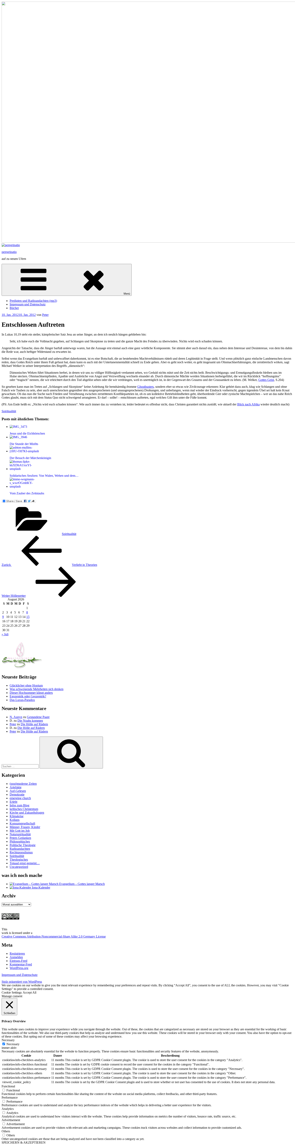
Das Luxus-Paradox (22, 700)
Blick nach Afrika (248, 404)
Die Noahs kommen (30, 720)
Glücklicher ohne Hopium (26, 685)
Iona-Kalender (40, 887)
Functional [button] (8, 1086)
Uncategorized (19, 866)
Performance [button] (10, 1097)
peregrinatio (9, 252)
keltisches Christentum (24, 809)
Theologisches (19, 859)
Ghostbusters (145, 386)
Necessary (12, 1044)
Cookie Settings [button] (12, 992)
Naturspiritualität (20, 834)
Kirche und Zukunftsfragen (27, 812)
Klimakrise (16, 816)
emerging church (20, 798)
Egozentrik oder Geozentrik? (28, 696)
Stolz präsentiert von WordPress (22, 981)
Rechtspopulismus (21, 852)
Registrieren (17, 953)
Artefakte (15, 787)
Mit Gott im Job (20, 830)
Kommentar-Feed (21, 964)
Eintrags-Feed (18, 960)
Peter (45, 314)
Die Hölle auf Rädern (34, 724)
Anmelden (16, 957)
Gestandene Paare (38, 717)
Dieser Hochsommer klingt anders (31, 692)
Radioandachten (20, 848)
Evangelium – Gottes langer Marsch (81, 884)
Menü (127, 293)
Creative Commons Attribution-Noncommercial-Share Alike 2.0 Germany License (54, 936)
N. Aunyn (16, 717)
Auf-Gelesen (18, 791)
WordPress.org (19, 968)
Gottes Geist (266, 380)
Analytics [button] (8, 1108)
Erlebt (13, 801)
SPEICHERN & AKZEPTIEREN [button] (24, 1142)
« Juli (5, 634)
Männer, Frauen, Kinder (25, 827)
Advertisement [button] (11, 1120)
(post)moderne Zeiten (23, 783)
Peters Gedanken (20, 838)
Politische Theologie (23, 845)
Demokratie (17, 794)
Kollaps (14, 819)
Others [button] (6, 1131)
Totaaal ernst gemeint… (25, 863)
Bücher (14, 308)
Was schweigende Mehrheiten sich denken (36, 689)
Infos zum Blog (19, 805)
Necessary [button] (8, 1040)
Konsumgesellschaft (22, 823)
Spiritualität (9, 411)
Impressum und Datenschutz (28, 304)
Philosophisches (20, 841)
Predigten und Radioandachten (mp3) (33, 300)
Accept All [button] (29, 992)
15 (28, 616)
